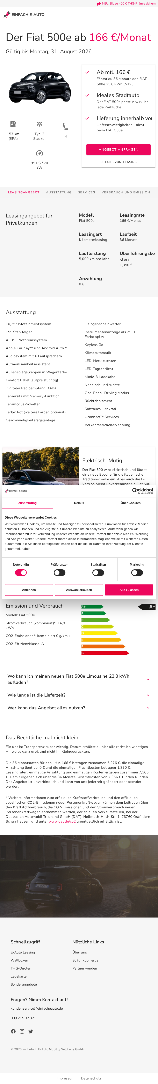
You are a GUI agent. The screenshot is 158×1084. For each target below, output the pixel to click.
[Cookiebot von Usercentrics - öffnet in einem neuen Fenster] (135, 491)
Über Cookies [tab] (131, 503)
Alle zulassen (129, 590)
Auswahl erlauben (79, 590)
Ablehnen (29, 590)
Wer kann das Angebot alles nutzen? (46, 708)
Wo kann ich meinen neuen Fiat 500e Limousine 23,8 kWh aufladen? (68, 679)
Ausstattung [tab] (59, 192)
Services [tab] (86, 192)
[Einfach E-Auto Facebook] (13, 1031)
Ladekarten (20, 976)
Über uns (79, 952)
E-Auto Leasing (23, 952)
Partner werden (84, 968)
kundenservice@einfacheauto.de (37, 1008)
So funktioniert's (85, 960)
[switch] (59, 572)
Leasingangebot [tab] (24, 192)
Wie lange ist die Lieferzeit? (36, 695)
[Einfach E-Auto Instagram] (22, 1031)
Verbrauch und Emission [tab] (126, 192)
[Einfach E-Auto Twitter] (30, 1031)
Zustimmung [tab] (27, 503)
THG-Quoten (21, 968)
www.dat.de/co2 (62, 821)
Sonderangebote (24, 984)
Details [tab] (79, 503)
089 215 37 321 (23, 1018)
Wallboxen (19, 960)
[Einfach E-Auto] (23, 14)
